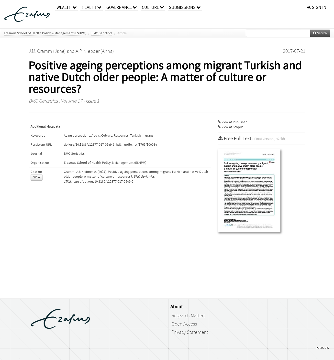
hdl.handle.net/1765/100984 (136, 145)
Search (321, 33)
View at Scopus (232, 127)
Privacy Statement (189, 332)
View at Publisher (234, 122)
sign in (318, 7)
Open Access (184, 324)
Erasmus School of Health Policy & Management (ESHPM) (45, 33)
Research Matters (188, 316)
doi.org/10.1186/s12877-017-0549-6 (89, 145)
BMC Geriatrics (101, 33)
